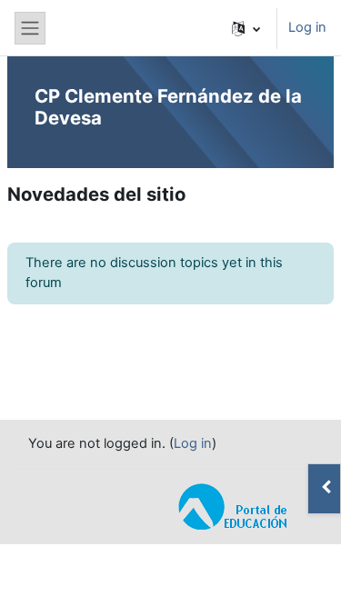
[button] (246, 28)
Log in (307, 27)
